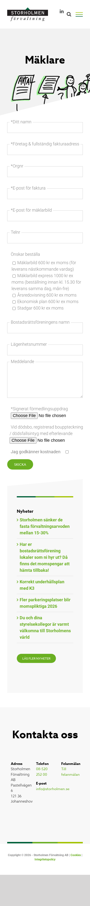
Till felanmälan (70, 771)
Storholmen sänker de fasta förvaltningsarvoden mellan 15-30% (45, 526)
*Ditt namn (21, 121)
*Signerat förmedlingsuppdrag (39, 408)
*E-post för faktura (28, 188)
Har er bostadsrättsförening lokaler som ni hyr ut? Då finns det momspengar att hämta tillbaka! (45, 557)
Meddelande (22, 361)
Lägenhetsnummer (29, 344)
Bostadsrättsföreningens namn (40, 322)
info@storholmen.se (52, 789)
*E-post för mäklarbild (31, 210)
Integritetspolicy (45, 859)
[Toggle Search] (69, 14)
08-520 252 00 (42, 771)
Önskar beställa (25, 254)
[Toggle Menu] (81, 14)
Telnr (15, 232)
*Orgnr (17, 165)
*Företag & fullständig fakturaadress (45, 143)
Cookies (76, 855)
